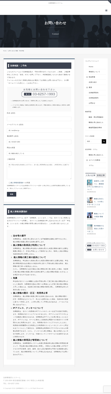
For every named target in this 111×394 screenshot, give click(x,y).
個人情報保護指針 (17, 184)
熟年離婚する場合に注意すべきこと (95, 230)
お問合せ (92, 105)
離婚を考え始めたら (96, 124)
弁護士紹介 (93, 84)
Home (91, 68)
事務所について (94, 73)
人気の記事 (90, 177)
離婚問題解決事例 (95, 129)
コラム (91, 167)
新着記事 (101, 177)
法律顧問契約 (94, 94)
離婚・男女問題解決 (96, 119)
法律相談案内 (94, 99)
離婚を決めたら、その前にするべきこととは (95, 203)
